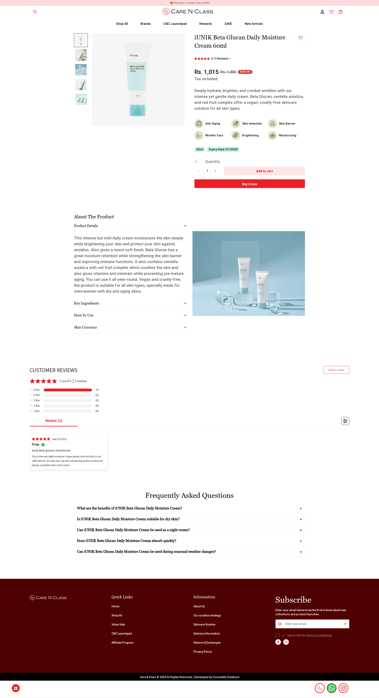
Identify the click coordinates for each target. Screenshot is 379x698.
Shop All (122, 24)
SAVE (228, 24)
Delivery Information (206, 633)
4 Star (36, 394)
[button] (340, 11)
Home (115, 606)
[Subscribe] (345, 623)
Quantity (212, 161)
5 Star (36, 389)
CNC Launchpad (175, 24)
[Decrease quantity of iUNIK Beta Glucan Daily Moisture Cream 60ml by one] (199, 171)
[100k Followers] (286, 642)
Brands (146, 24)
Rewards (205, 24)
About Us (199, 606)
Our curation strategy (207, 615)
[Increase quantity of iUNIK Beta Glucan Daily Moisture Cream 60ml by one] (215, 171)
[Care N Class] (189, 12)
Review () (53, 420)
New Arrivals (254, 24)
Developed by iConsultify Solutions (217, 677)
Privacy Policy (202, 651)
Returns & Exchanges (207, 642)
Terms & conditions (319, 635)
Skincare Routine (204, 624)
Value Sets (118, 624)
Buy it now (249, 184)
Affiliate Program (123, 642)
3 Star (36, 400)
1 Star (36, 410)
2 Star (36, 405)
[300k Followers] (278, 642)
